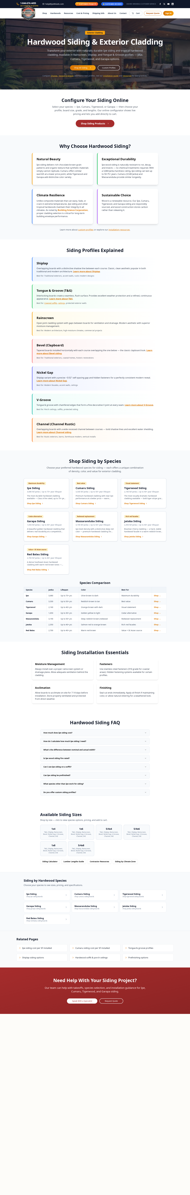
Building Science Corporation (73, 210)
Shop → (157, 595)
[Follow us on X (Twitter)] (164, 4)
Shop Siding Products (93, 123)
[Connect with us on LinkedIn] (173, 4)
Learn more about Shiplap (86, 271)
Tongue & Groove (66, 76)
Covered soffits (50, 303)
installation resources (119, 229)
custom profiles (85, 229)
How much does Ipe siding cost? (57, 732)
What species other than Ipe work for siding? (63, 784)
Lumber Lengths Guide (73, 861)
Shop (44, 13)
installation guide (110, 76)
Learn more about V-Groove (139, 405)
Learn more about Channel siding (54, 432)
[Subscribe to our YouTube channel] (168, 4)
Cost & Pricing (82, 13)
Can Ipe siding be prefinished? (56, 775)
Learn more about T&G (61, 298)
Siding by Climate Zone (125, 861)
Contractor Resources (99, 861)
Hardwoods (55, 13)
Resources (68, 13)
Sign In (168, 13)
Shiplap (54, 76)
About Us (112, 13)
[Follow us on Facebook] (160, 4)
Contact (123, 13)
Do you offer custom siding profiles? (59, 792)
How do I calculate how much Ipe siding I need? (64, 741)
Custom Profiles (109, 68)
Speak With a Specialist (82, 1001)
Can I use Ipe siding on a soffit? (57, 767)
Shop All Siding (80, 68)
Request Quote (152, 13)
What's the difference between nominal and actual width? (69, 750)
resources (127, 76)
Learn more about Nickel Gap (52, 380)
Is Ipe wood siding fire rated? (56, 758)
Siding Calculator (50, 861)
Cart (138, 13)
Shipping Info (98, 13)
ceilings (61, 303)
